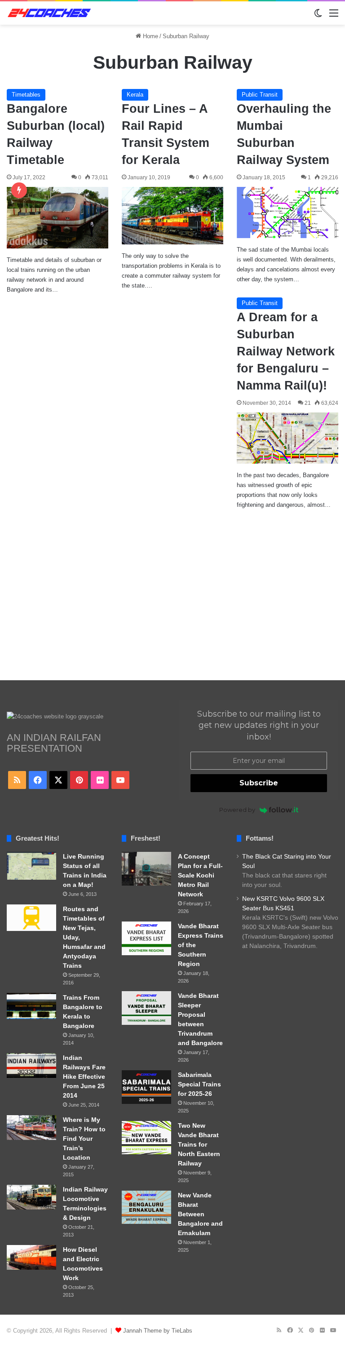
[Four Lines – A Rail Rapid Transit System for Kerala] (172, 215)
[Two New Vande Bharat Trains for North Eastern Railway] (146, 1137)
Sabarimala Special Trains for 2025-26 (199, 1084)
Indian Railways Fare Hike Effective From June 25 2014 (84, 1076)
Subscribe (258, 783)
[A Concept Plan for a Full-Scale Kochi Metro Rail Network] (146, 869)
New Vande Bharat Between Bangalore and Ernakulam (200, 1214)
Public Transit (260, 94)
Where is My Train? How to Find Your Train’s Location (84, 1138)
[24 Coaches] (49, 13)
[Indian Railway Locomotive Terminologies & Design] (31, 1197)
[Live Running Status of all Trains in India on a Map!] (31, 866)
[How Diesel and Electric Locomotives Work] (31, 1257)
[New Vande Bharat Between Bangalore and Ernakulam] (146, 1207)
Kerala (135, 94)
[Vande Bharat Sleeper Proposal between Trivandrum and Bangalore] (146, 1008)
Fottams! (260, 838)
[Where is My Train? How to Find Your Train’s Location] (31, 1127)
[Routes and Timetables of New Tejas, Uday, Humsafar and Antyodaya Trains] (31, 917)
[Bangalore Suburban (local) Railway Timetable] (57, 217)
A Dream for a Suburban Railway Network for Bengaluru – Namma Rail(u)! (286, 351)
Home (149, 36)
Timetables (26, 94)
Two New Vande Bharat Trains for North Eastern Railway (199, 1144)
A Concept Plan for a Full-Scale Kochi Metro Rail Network (200, 875)
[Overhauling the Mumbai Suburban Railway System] (287, 212)
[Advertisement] (172, 604)
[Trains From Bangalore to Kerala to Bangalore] (31, 1006)
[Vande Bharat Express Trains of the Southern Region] (146, 938)
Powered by (237, 809)
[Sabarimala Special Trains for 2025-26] (146, 1087)
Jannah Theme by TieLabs (157, 1330)
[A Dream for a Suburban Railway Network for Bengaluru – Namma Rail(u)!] (287, 437)
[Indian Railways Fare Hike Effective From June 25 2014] (31, 1065)
